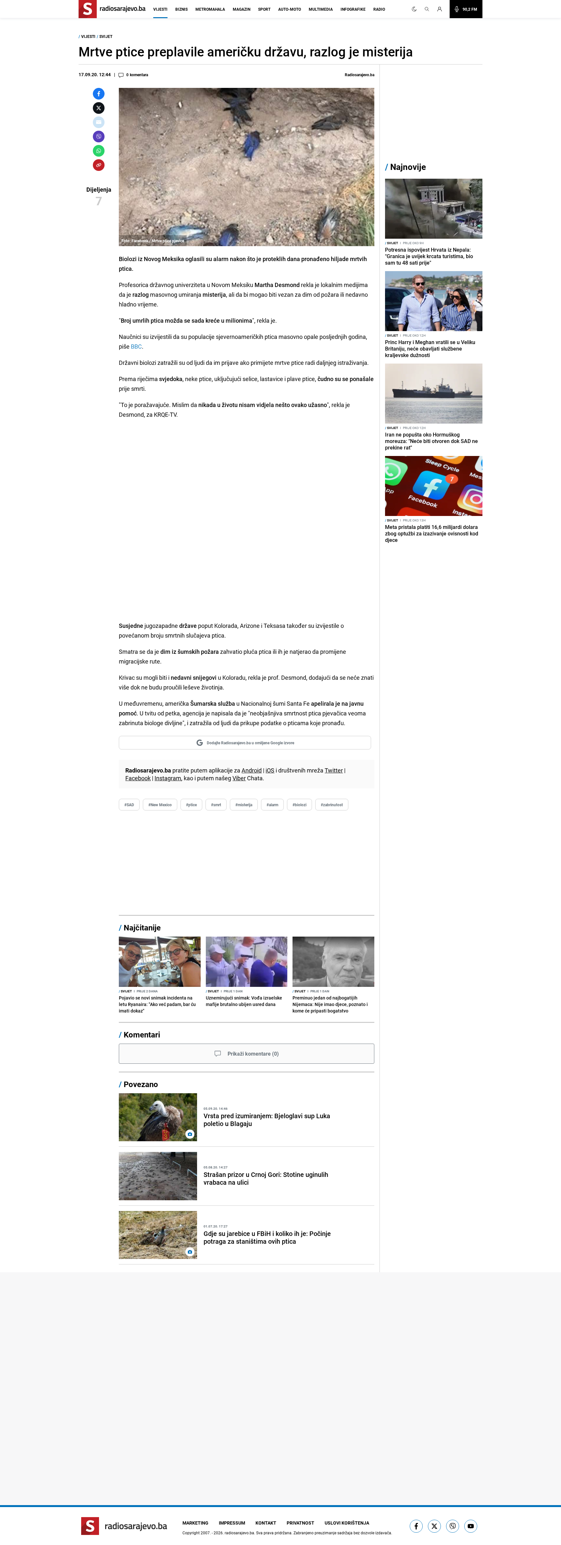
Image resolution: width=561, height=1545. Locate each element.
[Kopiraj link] (99, 165)
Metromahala (210, 9)
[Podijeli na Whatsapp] (99, 151)
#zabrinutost (332, 804)
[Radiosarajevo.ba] (124, 1526)
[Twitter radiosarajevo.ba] (434, 1526)
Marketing (195, 1523)
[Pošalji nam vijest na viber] (452, 1526)
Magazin (241, 9)
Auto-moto (289, 9)
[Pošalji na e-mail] (99, 122)
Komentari (142, 1034)
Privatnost (300, 1523)
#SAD (129, 804)
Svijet (105, 36)
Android (252, 770)
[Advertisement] (246, 863)
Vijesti (160, 9)
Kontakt (266, 1523)
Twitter (334, 770)
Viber (239, 778)
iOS (270, 770)
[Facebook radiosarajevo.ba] (416, 1526)
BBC (136, 346)
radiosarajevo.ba (239, 1532)
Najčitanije (142, 927)
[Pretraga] (426, 9)
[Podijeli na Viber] (99, 136)
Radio (379, 9)
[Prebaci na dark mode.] (414, 9)
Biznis (181, 9)
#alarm (272, 804)
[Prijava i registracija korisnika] (441, 9)
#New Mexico (160, 804)
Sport (264, 9)
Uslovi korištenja (347, 1523)
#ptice (191, 804)
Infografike (353, 9)
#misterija (243, 804)
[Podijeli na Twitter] (99, 108)
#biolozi (299, 804)
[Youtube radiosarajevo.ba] (470, 1526)
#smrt (216, 804)
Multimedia (321, 9)
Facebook (138, 778)
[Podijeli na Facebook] (99, 94)
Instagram (168, 778)
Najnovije (408, 167)
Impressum (232, 1523)
